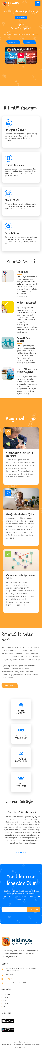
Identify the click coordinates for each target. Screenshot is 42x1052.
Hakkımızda (7, 997)
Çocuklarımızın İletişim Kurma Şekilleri (20, 576)
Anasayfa (6, 994)
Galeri (5, 1000)
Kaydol (32, 909)
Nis (8, 432)
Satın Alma (6, 1003)
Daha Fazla (8, 686)
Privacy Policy (7, 1045)
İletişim (5, 1006)
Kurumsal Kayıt (21, 17)
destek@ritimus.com (11, 979)
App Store (28, 42)
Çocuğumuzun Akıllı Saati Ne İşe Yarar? (19, 454)
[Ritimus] (10, 4)
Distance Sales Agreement (22, 1045)
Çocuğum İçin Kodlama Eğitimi (20, 514)
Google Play (12, 42)
